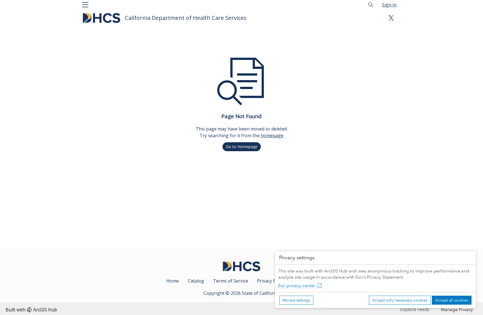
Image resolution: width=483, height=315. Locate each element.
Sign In (389, 5)
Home (172, 281)
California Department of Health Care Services (186, 18)
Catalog (196, 281)
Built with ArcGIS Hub (31, 310)
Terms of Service (230, 281)
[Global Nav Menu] (85, 5)
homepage (272, 135)
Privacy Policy (271, 281)
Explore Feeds (414, 309)
